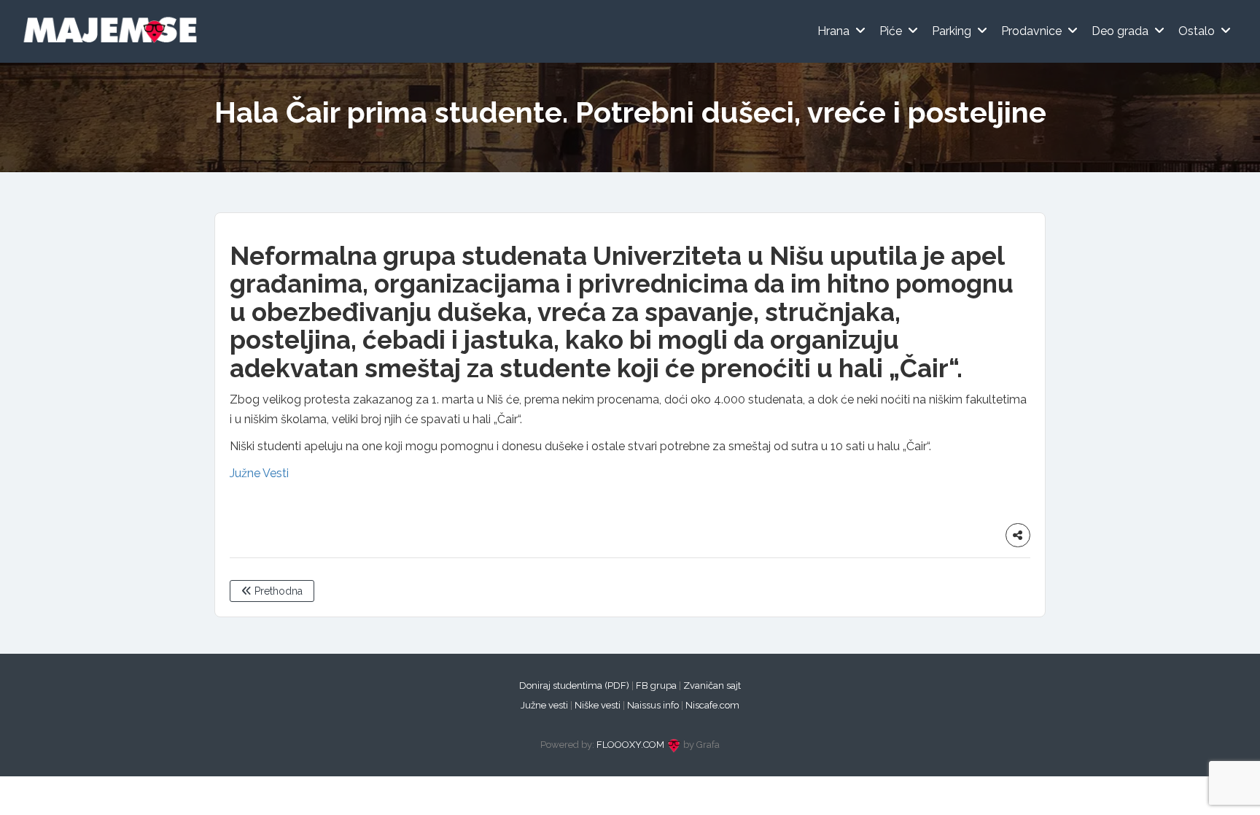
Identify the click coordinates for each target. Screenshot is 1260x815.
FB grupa (656, 685)
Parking (951, 31)
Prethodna (277, 591)
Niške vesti (598, 705)
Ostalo (1196, 31)
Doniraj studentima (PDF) (574, 685)
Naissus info (653, 705)
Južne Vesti (259, 473)
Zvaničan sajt (712, 685)
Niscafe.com (712, 705)
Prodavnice (1031, 31)
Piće (890, 31)
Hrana (833, 31)
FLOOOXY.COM (630, 744)
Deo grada (1120, 31)
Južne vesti (544, 705)
